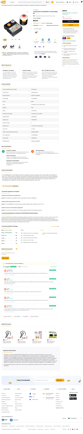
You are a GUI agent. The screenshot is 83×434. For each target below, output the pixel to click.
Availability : (36, 25)
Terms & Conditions (32, 429)
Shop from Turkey (57, 426)
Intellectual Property (6, 399)
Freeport (58, 397)
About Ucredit (18, 403)
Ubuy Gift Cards (18, 405)
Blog (16, 408)
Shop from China (48, 426)
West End (58, 399)
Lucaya (57, 395)
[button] (60, 2)
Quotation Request (6, 397)
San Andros (58, 403)
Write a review (5, 258)
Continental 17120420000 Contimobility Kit (37, 5)
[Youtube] (73, 429)
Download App (18, 393)
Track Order (4, 403)
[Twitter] (75, 429)
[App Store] (73, 395)
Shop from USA (5, 426)
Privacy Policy (40, 429)
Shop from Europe (66, 426)
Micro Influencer (5, 410)
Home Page (4, 5)
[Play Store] (73, 398)
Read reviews (53, 266)
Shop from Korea (39, 426)
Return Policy (18, 399)
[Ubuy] (3, 2)
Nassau (57, 393)
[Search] (52, 2)
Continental (35, 9)
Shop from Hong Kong (30, 426)
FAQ (16, 401)
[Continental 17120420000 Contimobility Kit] (16, 25)
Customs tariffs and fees (7, 405)
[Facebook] (68, 429)
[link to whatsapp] (12, 39)
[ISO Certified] (13, 420)
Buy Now (43, 53)
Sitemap (3, 401)
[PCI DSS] (4, 420)
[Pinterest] (77, 429)
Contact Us (4, 395)
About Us (4, 393)
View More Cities (59, 408)
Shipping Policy (5, 408)
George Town (59, 405)
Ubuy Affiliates (18, 410)
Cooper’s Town (59, 401)
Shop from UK (12, 426)
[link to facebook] (15, 39)
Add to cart (71, 21)
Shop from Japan (20, 426)
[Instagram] (70, 429)
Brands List (17, 395)
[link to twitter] (19, 39)
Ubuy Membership (5, 412)
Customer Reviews (19, 397)
